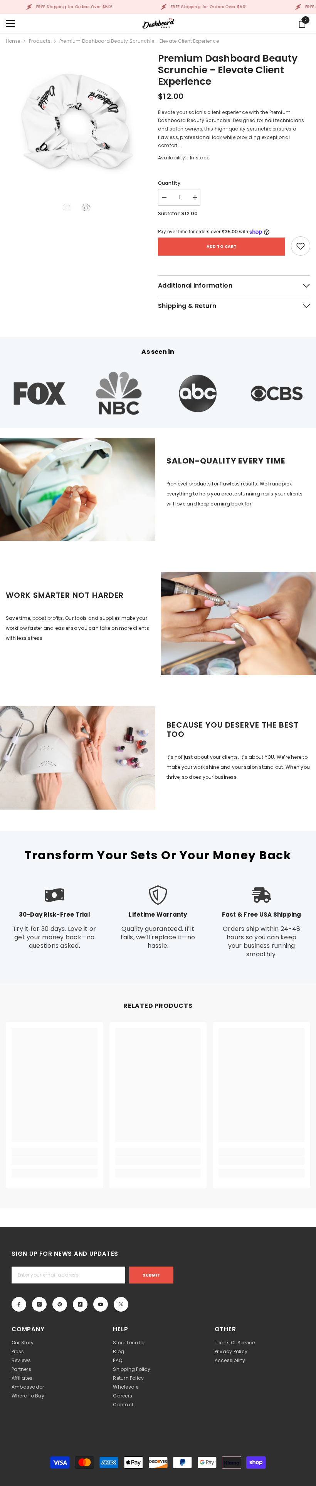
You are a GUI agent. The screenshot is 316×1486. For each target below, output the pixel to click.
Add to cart (222, 246)
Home (13, 41)
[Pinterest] (59, 1304)
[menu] (10, 23)
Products (39, 41)
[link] (300, 246)
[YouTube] (100, 1304)
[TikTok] (80, 1304)
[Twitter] (121, 1304)
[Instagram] (39, 1304)
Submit (151, 1275)
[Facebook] (19, 1304)
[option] (76, 120)
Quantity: (170, 183)
